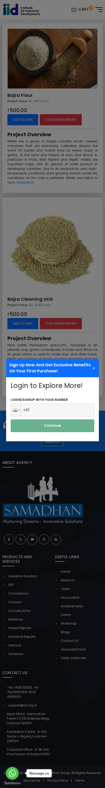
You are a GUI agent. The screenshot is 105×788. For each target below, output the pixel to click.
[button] (16, 410)
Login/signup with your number (39, 400)
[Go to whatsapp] (12, 773)
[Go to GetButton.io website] (12, 782)
